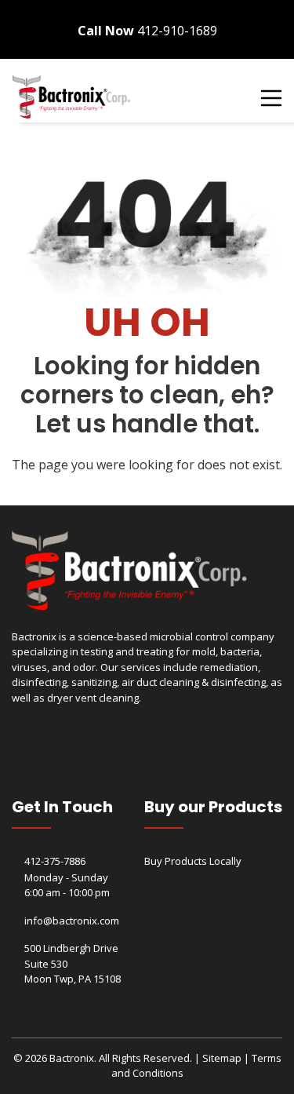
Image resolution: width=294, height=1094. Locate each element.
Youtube (268, 10)
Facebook (258, 10)
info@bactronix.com (71, 920)
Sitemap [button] (221, 1058)
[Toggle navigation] (270, 97)
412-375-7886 (54, 861)
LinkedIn (277, 10)
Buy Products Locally (192, 861)
